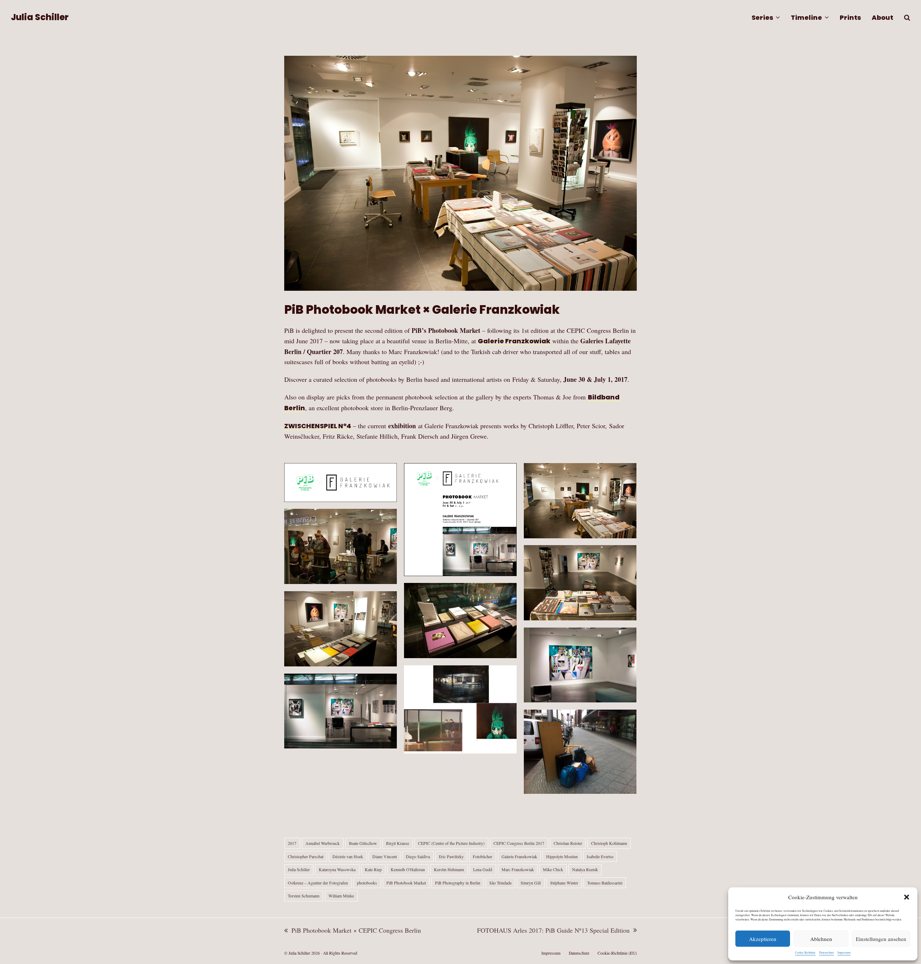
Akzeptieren (762, 938)
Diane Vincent (384, 856)
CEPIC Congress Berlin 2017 (519, 843)
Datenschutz (826, 952)
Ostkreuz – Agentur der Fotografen (318, 883)
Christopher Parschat (305, 856)
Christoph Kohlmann (609, 843)
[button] (906, 897)
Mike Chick (553, 869)
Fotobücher (482, 856)
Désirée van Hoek (347, 856)
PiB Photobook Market (406, 883)
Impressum (844, 952)
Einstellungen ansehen (881, 938)
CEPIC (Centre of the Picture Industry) (451, 843)
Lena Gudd (482, 869)
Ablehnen (821, 938)
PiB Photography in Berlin (457, 883)
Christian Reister (568, 843)
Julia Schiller (40, 17)
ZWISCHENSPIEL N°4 (317, 425)
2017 (292, 843)
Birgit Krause (397, 843)
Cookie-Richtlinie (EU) (617, 953)
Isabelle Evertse (600, 856)
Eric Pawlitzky (451, 856)
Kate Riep (373, 869)
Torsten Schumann (303, 896)
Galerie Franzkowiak (514, 340)
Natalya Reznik (585, 869)
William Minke (341, 896)
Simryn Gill (531, 883)
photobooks (367, 883)
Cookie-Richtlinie (805, 952)
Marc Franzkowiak (518, 869)
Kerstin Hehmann (449, 869)
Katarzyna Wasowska (337, 869)
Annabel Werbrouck (322, 843)
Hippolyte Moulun (562, 856)
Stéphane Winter (564, 883)
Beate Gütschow (363, 843)
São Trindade (500, 883)
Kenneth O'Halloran (408, 869)
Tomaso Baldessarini (604, 883)
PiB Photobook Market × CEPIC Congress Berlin (352, 931)
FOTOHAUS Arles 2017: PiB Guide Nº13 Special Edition (553, 931)
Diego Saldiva (418, 856)
